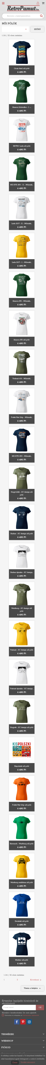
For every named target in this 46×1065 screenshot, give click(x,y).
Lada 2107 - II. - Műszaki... (22, 223)
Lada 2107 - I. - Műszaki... (22, 262)
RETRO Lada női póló (21, 146)
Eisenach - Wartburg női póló (21, 844)
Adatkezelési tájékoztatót (31, 1015)
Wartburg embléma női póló (21, 882)
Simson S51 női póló (22, 340)
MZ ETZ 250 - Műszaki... (22, 456)
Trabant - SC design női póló (21, 650)
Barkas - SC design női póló (21, 534)
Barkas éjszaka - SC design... (21, 572)
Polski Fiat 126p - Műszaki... (21, 417)
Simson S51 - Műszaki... (22, 301)
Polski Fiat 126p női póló (21, 805)
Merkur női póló (21, 960)
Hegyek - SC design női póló (21, 727)
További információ (28, 1062)
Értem (15, 1062)
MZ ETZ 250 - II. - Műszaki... (21, 185)
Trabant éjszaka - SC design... (21, 689)
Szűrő (37, 29)
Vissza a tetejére (32, 988)
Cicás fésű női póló (22, 68)
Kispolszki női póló (21, 766)
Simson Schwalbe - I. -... (21, 107)
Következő (36, 980)
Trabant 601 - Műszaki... (21, 379)
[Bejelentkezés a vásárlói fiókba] (38, 3)
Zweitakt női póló (22, 921)
